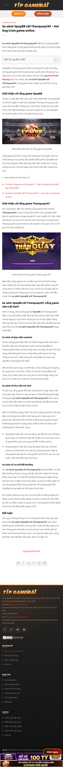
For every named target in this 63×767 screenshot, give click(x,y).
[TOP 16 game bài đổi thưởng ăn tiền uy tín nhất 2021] (31, 5)
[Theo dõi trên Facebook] (4, 629)
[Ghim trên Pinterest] (39, 563)
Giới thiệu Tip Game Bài (14, 651)
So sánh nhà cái (9, 22)
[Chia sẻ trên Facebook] (23, 563)
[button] (6, 5)
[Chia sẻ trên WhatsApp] (18, 563)
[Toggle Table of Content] (54, 59)
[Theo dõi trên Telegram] (24, 629)
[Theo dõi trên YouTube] (17, 629)
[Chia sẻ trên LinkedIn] (44, 563)
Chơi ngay (52, 752)
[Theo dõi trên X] (11, 629)
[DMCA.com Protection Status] (13, 637)
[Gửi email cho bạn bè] (34, 563)
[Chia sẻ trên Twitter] (28, 563)
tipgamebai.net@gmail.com (18, 617)
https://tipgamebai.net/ (17, 604)
